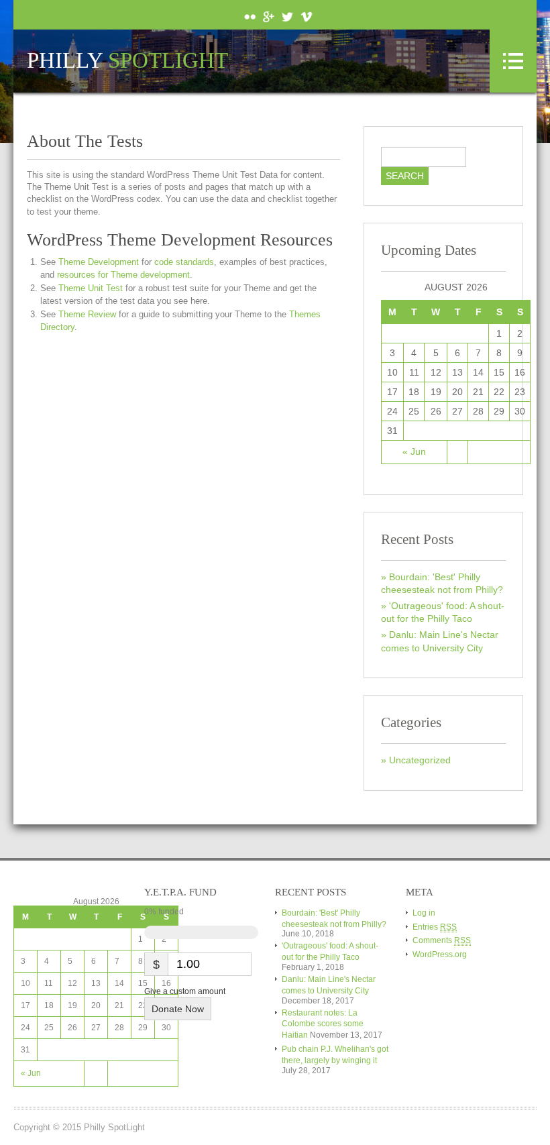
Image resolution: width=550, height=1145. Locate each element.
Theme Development (98, 262)
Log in (423, 913)
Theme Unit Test (90, 288)
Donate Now (178, 1008)
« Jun (414, 451)
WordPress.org (439, 954)
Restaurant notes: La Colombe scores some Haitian (323, 1024)
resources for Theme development (123, 275)
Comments (441, 940)
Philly (127, 61)
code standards (184, 262)
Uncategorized (420, 760)
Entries (434, 927)
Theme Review (87, 314)
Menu (513, 61)
